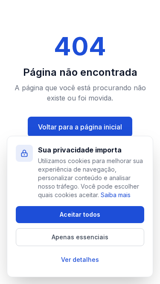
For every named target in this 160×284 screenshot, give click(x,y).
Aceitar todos (80, 214)
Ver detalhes (80, 259)
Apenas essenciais (80, 237)
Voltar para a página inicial (80, 127)
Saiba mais (116, 194)
